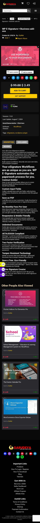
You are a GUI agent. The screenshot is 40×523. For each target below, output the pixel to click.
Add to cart (20, 91)
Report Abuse (22, 38)
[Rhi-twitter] (18, 453)
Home (4, 18)
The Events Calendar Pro (12, 382)
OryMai (21, 35)
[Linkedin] (35, 453)
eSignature (11, 133)
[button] (35, 10)
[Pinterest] (22, 453)
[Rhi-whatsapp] (18, 456)
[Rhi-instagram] (9, 453)
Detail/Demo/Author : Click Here (13, 123)
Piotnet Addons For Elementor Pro (16, 309)
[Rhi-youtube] (30, 453)
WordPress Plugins (24, 18)
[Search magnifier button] (28, 10)
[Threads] (13, 453)
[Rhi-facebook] (5, 453)
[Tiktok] (26, 453)
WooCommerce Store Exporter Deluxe (17, 417)
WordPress (17, 127)
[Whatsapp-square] (22, 456)
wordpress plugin (21, 133)
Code (12, 18)
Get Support (20, 96)
